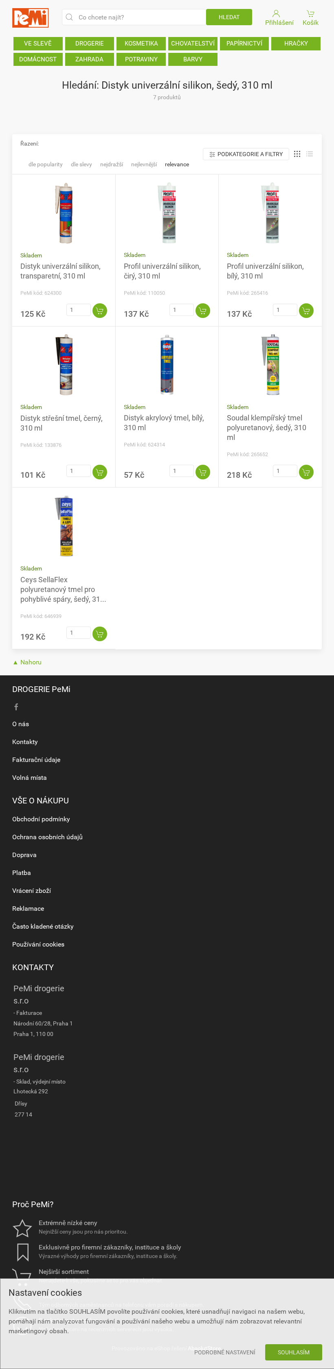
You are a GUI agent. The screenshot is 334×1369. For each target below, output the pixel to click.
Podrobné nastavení (224, 1352)
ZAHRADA (89, 59)
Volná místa (29, 777)
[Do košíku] (99, 310)
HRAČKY (296, 43)
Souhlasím (294, 1352)
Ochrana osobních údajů (47, 837)
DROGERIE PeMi (41, 689)
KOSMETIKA (141, 43)
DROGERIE (89, 43)
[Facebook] (16, 707)
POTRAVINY (141, 59)
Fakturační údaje (36, 760)
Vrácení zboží (31, 891)
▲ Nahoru (27, 662)
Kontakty (25, 742)
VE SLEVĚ (38, 43)
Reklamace (28, 908)
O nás (20, 724)
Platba (21, 873)
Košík (311, 22)
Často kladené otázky (43, 926)
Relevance (177, 164)
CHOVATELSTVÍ (193, 43)
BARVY (192, 59)
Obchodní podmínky (41, 819)
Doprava (24, 855)
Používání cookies (38, 944)
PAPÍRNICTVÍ (244, 43)
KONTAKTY (33, 967)
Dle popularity (46, 164)
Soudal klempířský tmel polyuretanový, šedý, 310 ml (266, 428)
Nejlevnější (144, 164)
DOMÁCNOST (38, 59)
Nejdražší (111, 164)
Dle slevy (81, 164)
